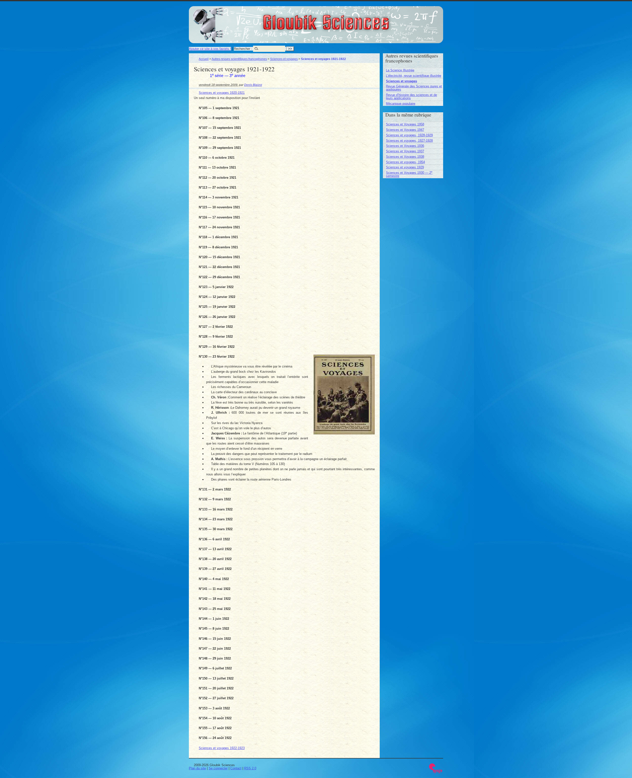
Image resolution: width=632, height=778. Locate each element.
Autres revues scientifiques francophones (239, 58)
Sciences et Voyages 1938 (405, 156)
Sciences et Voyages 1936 (405, 146)
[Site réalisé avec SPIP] (435, 772)
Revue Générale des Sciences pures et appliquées (414, 87)
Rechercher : (243, 49)
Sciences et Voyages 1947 (405, 130)
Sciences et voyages (284, 58)
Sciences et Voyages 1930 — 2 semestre (409, 174)
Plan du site (197, 768)
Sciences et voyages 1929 (405, 167)
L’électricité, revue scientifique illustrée (413, 76)
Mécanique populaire (400, 103)
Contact (235, 768)
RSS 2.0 (250, 768)
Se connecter (218, 768)
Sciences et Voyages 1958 (405, 124)
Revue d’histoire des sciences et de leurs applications (411, 96)
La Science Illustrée (400, 70)
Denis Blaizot (253, 84)
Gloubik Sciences (353, 19)
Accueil (204, 58)
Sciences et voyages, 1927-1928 (409, 140)
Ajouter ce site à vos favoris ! (210, 49)
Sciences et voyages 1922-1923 (222, 748)
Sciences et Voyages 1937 (405, 151)
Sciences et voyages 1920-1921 (222, 93)
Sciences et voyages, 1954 (405, 162)
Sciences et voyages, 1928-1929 (409, 135)
